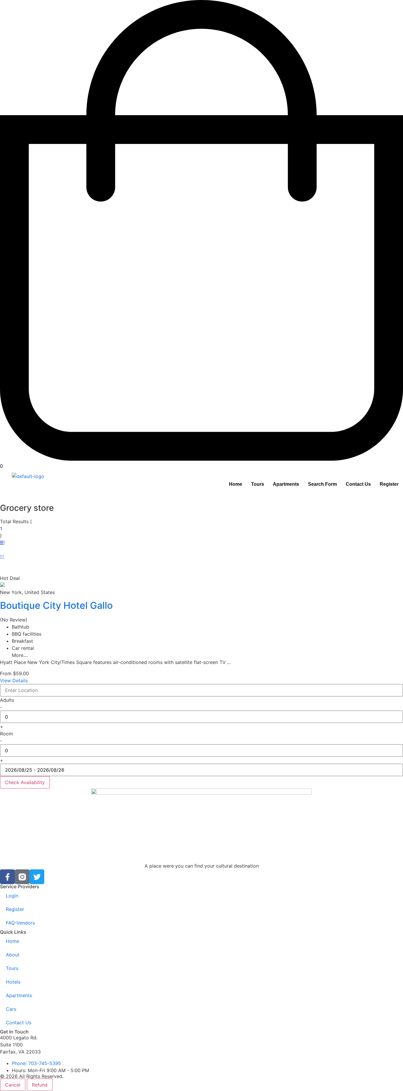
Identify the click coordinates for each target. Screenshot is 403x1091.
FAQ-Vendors (20, 923)
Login (12, 896)
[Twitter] (37, 876)
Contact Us (358, 484)
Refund (39, 1085)
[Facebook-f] (7, 876)
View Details (14, 680)
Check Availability (25, 782)
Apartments (286, 484)
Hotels (13, 982)
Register (389, 484)
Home (235, 484)
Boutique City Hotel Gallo (56, 605)
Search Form (322, 484)
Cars (11, 1009)
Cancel (12, 1085)
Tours (257, 484)
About (12, 955)
